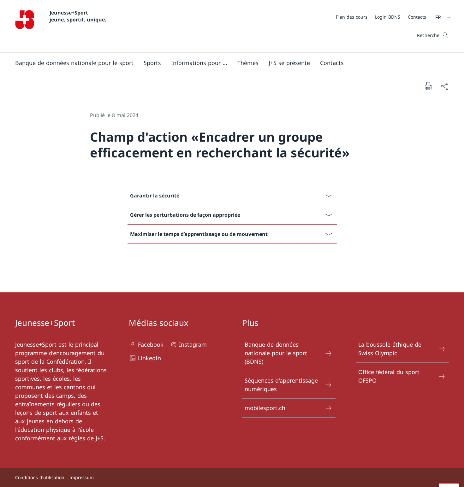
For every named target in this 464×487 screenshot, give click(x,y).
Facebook (151, 344)
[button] (74, 63)
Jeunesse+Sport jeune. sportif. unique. (78, 16)
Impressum (81, 477)
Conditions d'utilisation (39, 477)
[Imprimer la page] (428, 85)
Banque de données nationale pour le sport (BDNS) (276, 353)
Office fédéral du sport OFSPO (388, 376)
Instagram (193, 344)
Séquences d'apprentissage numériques (281, 385)
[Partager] (444, 86)
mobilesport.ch (265, 408)
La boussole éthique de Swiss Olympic (389, 349)
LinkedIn (149, 358)
